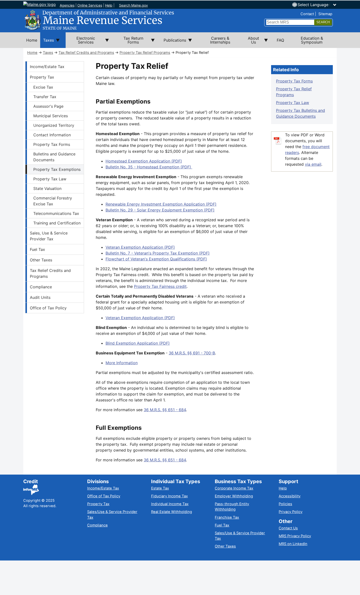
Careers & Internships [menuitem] (220, 40)
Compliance (41, 286)
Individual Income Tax (170, 504)
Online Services (89, 5)
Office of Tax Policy (48, 307)
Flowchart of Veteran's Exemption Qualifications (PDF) (156, 259)
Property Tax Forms (51, 144)
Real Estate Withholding (171, 512)
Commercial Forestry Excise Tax (52, 201)
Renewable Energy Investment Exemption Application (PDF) (161, 204)
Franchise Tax (227, 517)
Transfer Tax (44, 96)
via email (313, 164)
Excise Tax (43, 87)
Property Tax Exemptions (57, 169)
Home (32, 52)
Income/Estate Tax (47, 66)
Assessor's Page (48, 106)
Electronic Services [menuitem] (80, 42)
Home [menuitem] (31, 40)
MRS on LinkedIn (293, 544)
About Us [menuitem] (250, 42)
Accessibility (289, 496)
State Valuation (47, 188)
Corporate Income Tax (234, 488)
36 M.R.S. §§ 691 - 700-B (192, 352)
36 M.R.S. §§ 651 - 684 (165, 409)
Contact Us (288, 528)
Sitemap (325, 14)
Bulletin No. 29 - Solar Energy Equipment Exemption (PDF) (160, 210)
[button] (317, 4)
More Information (122, 362)
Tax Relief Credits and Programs (86, 52)
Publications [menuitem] (173, 43)
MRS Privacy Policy (295, 536)
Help (108, 5)
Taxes (48, 52)
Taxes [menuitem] (47, 43)
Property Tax (42, 77)
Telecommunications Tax (56, 213)
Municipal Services (50, 115)
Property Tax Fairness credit (160, 286)
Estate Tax (160, 488)
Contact (307, 14)
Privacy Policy (290, 512)
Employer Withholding (234, 496)
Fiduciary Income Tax (169, 496)
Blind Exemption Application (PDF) (138, 343)
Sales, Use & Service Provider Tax (49, 236)
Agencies (67, 5)
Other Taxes (41, 259)
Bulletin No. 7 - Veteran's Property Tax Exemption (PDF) (158, 253)
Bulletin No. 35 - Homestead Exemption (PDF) (149, 166)
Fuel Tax (37, 249)
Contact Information (52, 134)
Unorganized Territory (53, 125)
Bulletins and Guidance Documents (54, 157)
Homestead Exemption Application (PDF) (144, 161)
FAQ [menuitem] (280, 40)
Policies (285, 504)
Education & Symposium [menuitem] (312, 40)
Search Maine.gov (133, 5)
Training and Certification (57, 223)
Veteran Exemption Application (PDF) (140, 247)
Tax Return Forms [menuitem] (129, 42)
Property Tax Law (49, 178)
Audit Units (40, 297)
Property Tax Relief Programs (145, 52)
